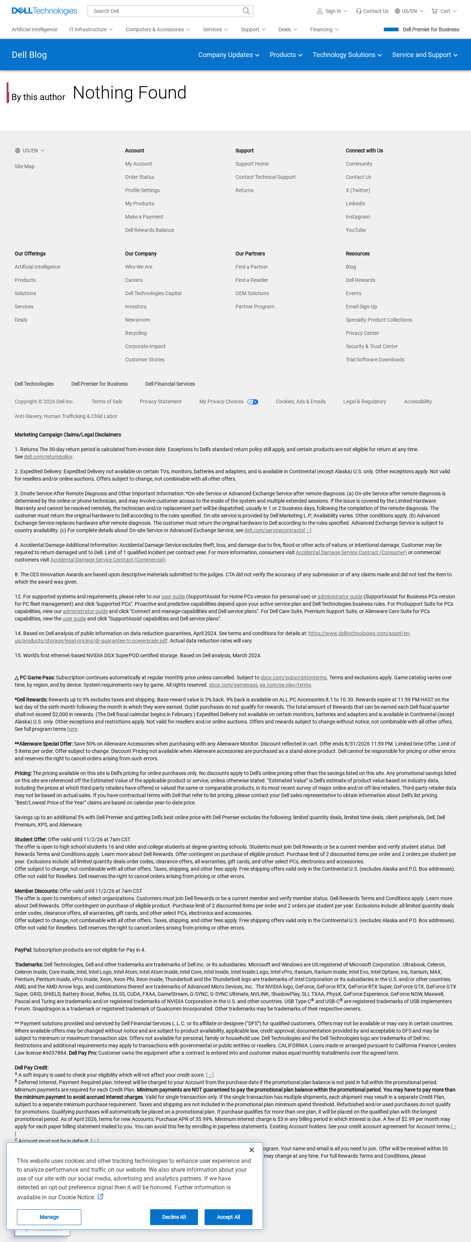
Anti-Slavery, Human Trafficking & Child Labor (66, 416)
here (72, 729)
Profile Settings (142, 190)
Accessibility (418, 401)
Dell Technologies (34, 384)
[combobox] (170, 11)
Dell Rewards (360, 280)
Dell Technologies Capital (153, 293)
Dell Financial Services (170, 384)
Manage (49, 1217)
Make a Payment (144, 217)
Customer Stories (144, 359)
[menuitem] (91, 29)
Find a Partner (252, 267)
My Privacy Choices (222, 401)
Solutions (25, 293)
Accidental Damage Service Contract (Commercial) (107, 560)
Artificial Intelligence (37, 267)
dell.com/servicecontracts (274, 530)
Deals (21, 320)
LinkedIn (355, 203)
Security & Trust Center (372, 346)
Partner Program (255, 306)
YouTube (356, 230)
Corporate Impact (145, 346)
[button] (333, 11)
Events (353, 293)
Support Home (252, 164)
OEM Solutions (252, 293)
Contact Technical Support (266, 177)
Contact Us (358, 177)
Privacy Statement (161, 401)
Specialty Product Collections (379, 320)
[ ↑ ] (307, 530)
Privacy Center (362, 333)
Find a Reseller (252, 280)
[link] (372, 11)
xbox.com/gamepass (233, 685)
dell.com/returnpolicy (48, 457)
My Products (139, 203)
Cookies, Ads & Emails (301, 401)
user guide (173, 596)
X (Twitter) (358, 190)
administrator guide (340, 596)
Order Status (139, 177)
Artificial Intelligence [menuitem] (34, 29)
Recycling (136, 333)
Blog (351, 267)
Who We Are (138, 267)
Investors (135, 306)
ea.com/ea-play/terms (285, 685)
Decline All (174, 1217)
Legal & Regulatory (364, 401)
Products (25, 280)
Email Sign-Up (361, 306)
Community (359, 164)
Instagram (358, 217)
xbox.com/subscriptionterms (294, 677)
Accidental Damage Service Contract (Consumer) (351, 552)
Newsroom (137, 320)
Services (24, 306)
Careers (134, 280)
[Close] (252, 1150)
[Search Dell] (246, 11)
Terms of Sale (107, 401)
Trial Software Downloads (375, 359)
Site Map (25, 166)
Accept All (228, 1217)
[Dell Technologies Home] (44, 11)
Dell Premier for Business (431, 29)
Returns (245, 190)
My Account (138, 164)
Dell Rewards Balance (149, 230)
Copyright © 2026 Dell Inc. (44, 401)
